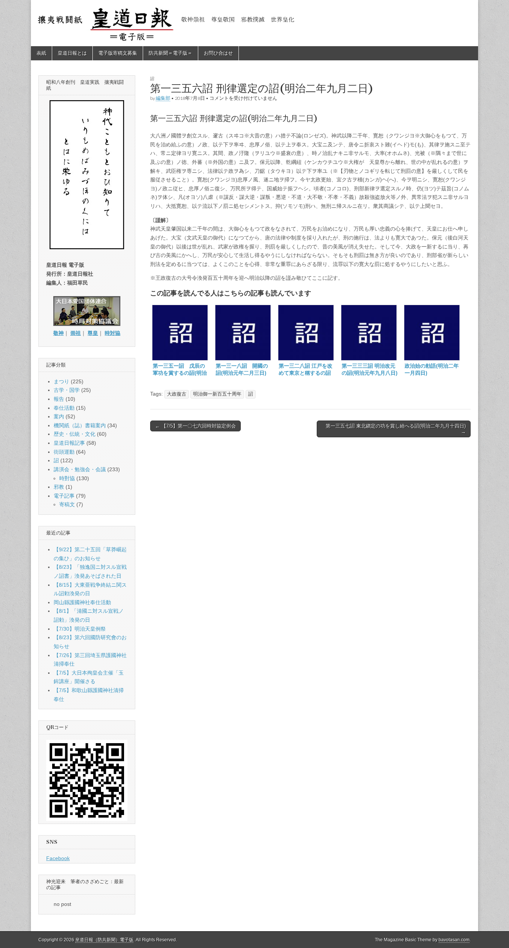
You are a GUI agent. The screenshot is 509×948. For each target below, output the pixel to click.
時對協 (67, 478)
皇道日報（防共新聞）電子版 (104, 939)
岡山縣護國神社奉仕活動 (82, 602)
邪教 (59, 487)
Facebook (58, 858)
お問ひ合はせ (218, 53)
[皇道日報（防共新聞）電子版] (254, 23)
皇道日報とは (72, 53)
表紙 (41, 53)
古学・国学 (67, 390)
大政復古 (176, 394)
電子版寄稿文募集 (117, 53)
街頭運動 (64, 452)
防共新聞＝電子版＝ (170, 53)
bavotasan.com (454, 939)
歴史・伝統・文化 (74, 434)
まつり (61, 381)
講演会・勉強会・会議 (80, 469)
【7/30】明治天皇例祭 (80, 629)
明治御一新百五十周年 (217, 394)
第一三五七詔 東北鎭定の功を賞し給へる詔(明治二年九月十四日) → (396, 429)
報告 (59, 399)
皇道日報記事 (69, 443)
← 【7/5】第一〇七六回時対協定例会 (195, 426)
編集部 (163, 98)
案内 (59, 416)
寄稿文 (67, 504)
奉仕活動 (64, 408)
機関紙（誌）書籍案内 (80, 425)
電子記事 (64, 496)
